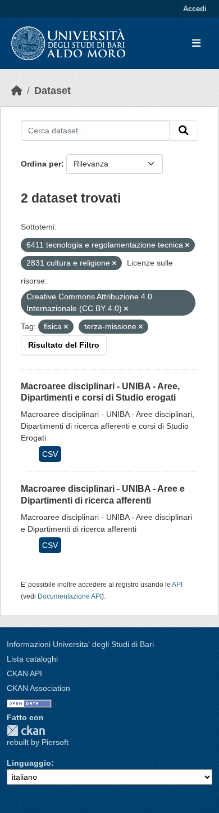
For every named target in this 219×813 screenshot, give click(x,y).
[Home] (16, 90)
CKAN (26, 730)
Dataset (52, 90)
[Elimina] (187, 245)
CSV (50, 454)
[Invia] (183, 130)
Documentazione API (70, 596)
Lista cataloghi (32, 658)
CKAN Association (38, 688)
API (177, 585)
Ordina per (41, 163)
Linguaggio (29, 762)
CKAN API (24, 673)
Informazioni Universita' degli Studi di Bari (80, 644)
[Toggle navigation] (196, 43)
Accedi (195, 9)
